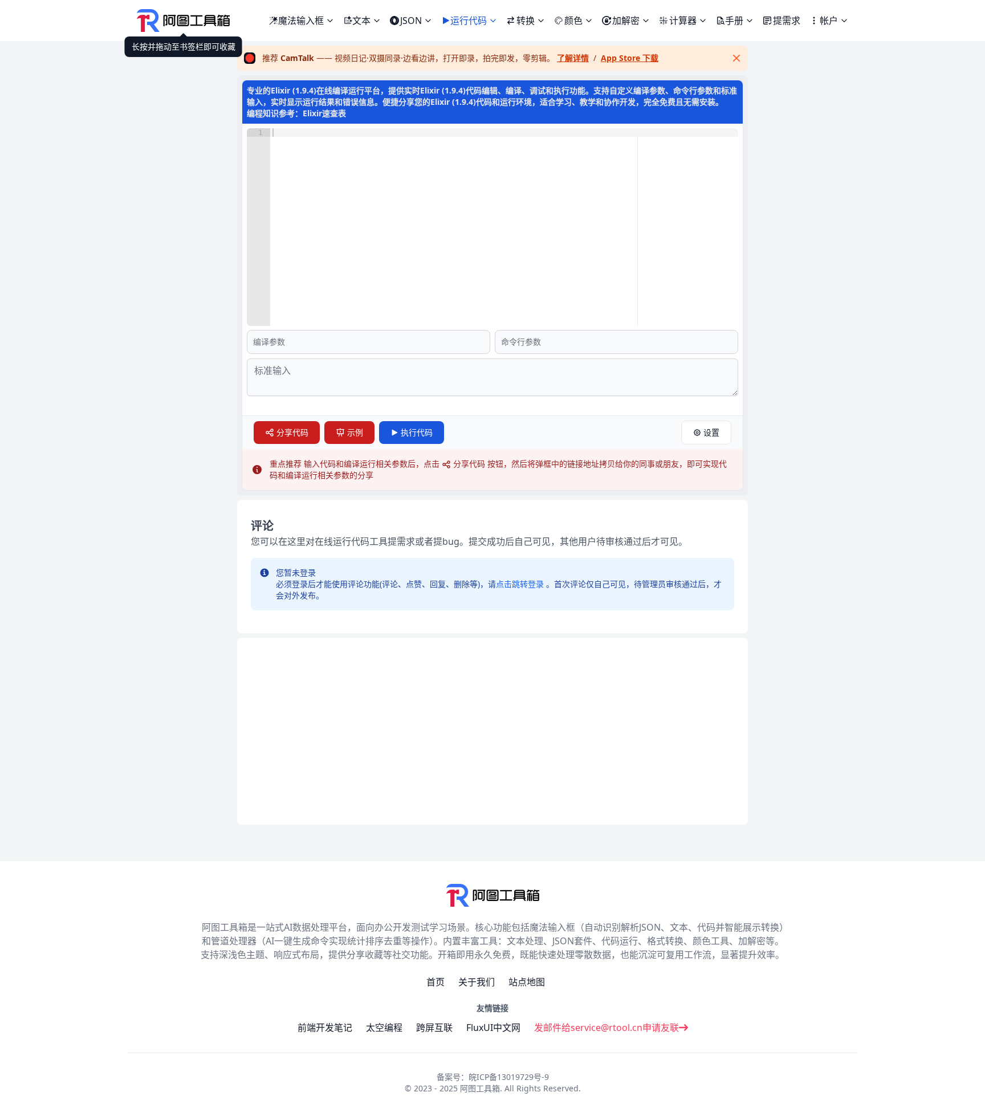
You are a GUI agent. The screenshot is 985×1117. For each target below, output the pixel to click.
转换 (525, 20)
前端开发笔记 (325, 1027)
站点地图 (526, 982)
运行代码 (468, 20)
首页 (435, 982)
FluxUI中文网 (493, 1027)
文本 (361, 20)
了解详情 (573, 57)
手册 (734, 20)
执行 (417, 432)
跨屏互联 (434, 1027)
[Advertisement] (492, 731)
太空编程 (384, 1027)
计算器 (683, 20)
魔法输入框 (306, 18)
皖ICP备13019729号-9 (509, 1076)
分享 (292, 432)
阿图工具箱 (480, 1088)
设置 (711, 432)
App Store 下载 (629, 57)
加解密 (626, 20)
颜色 (573, 20)
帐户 (829, 20)
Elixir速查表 (324, 113)
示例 (355, 432)
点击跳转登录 (520, 583)
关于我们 (476, 982)
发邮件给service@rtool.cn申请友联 (606, 1027)
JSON (411, 20)
